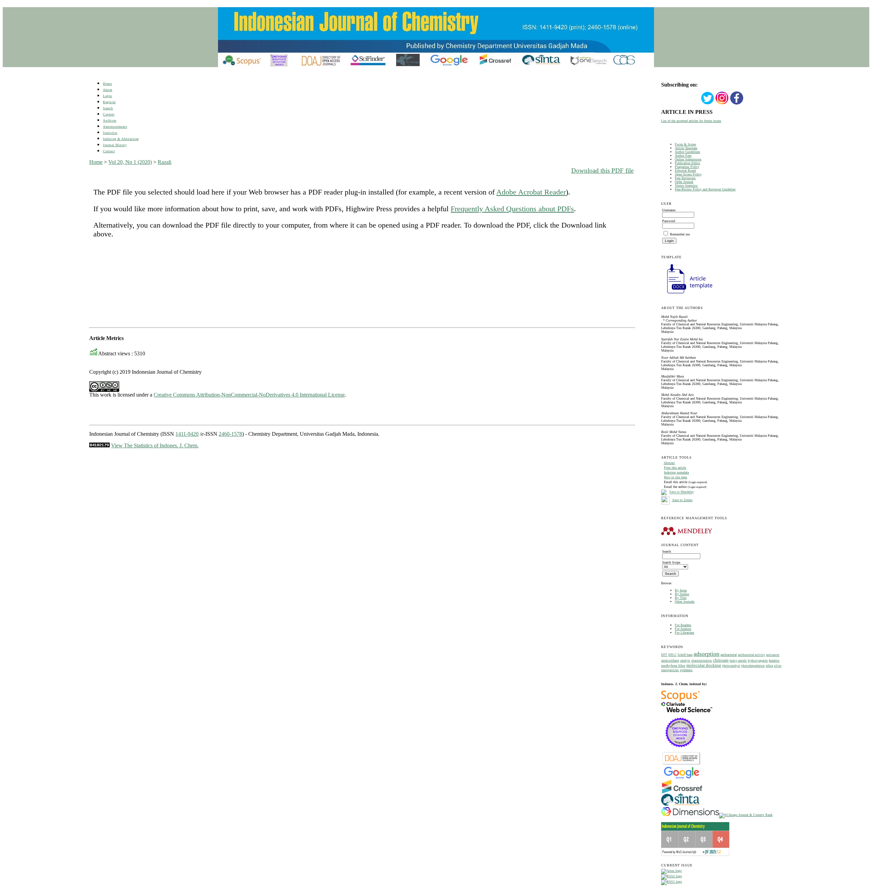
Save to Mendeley (681, 492)
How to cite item (675, 477)
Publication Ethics (687, 163)
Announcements (115, 126)
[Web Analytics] (99, 445)
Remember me (680, 234)
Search (108, 108)
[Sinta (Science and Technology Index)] (680, 806)
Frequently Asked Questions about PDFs (512, 208)
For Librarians (684, 632)
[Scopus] (680, 700)
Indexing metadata (676, 472)
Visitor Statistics (686, 185)
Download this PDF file (602, 170)
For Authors (683, 629)
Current (108, 114)
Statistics (110, 133)
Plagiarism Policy (687, 167)
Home (107, 84)
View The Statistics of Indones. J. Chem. (155, 445)
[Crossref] (682, 792)
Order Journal (684, 182)
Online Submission (688, 159)
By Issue (681, 590)
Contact (109, 151)
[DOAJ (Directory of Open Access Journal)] (681, 764)
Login (107, 96)
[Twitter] (707, 104)
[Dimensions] (690, 815)
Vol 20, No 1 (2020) (130, 162)
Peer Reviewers (685, 178)
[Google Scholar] (681, 778)
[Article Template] (686, 294)
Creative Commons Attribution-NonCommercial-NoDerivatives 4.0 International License (249, 395)
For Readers (683, 625)
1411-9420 (187, 434)
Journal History (115, 145)
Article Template (686, 148)
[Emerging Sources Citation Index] (680, 751)
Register (109, 102)
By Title (680, 598)
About (107, 90)
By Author (682, 594)
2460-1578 (230, 434)
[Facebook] (737, 104)
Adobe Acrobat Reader (531, 192)
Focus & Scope (685, 144)
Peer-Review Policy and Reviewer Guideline (705, 189)
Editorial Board (685, 170)
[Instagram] (722, 104)
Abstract (669, 463)
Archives (109, 120)
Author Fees (683, 155)
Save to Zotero (681, 500)
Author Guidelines (687, 152)
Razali (164, 162)
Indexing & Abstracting (121, 139)
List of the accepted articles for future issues (691, 121)
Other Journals (685, 601)
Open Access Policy (688, 174)
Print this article (675, 467)
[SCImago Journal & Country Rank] (746, 815)
